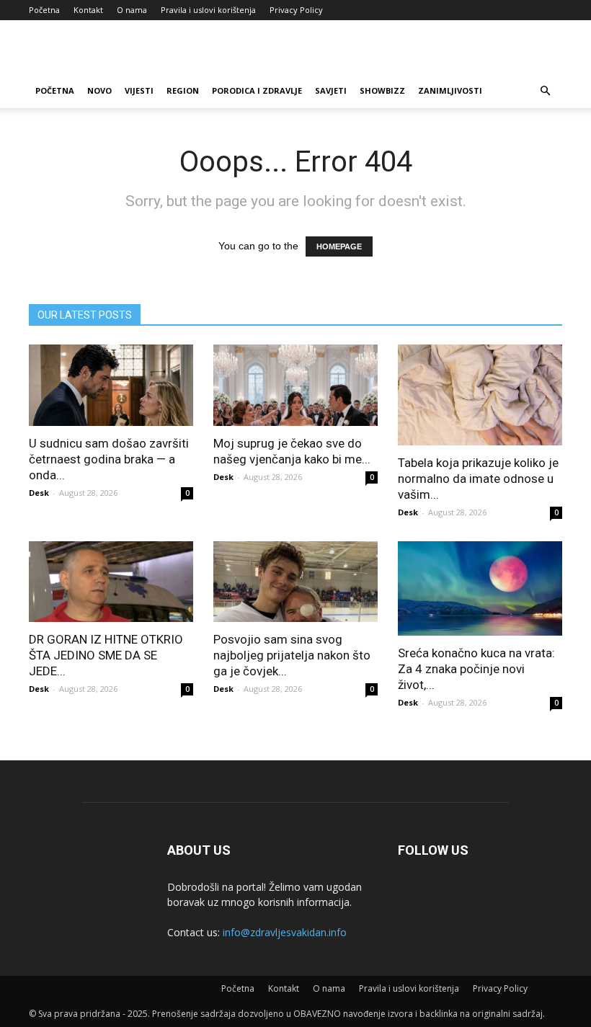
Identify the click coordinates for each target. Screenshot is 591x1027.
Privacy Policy (296, 9)
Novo (99, 90)
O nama (132, 9)
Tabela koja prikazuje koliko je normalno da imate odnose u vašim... (478, 478)
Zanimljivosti (450, 90)
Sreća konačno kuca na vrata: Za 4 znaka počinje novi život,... (476, 669)
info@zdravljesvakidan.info (285, 932)
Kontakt (88, 9)
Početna (44, 9)
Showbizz (382, 90)
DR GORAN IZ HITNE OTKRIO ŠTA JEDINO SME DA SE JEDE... (106, 655)
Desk (39, 492)
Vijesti (139, 90)
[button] (545, 91)
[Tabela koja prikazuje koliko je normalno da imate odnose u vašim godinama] (480, 394)
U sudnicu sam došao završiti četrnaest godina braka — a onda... (109, 459)
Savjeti (331, 90)
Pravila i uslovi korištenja (208, 9)
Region (182, 90)
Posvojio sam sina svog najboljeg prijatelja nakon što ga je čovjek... (291, 655)
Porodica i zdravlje (257, 90)
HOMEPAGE (339, 246)
